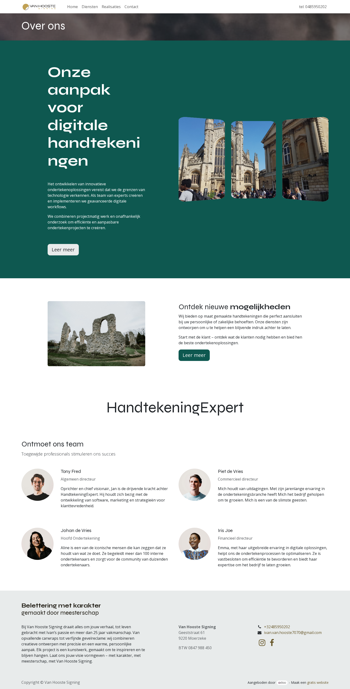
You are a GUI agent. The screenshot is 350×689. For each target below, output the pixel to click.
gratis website (318, 682)
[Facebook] (272, 643)
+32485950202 (277, 626)
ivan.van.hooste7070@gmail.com (293, 632)
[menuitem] (72, 6)
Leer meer (63, 249)
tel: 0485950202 (312, 6)
